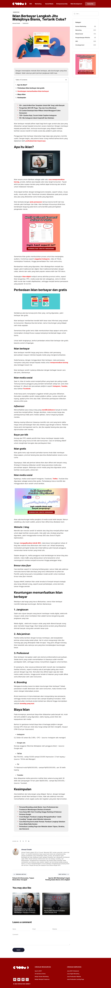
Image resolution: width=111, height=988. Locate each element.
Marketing (38, 4)
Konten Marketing (80, 26)
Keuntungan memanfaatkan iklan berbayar (33, 91)
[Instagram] (27, 979)
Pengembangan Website (82, 37)
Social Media (49, 4)
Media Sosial (79, 34)
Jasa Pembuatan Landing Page (75, 979)
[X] (23, 841)
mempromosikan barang (59, 362)
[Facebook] (20, 841)
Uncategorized (79, 45)
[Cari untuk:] (86, 13)
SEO (30, 4)
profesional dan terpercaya (36, 141)
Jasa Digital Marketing (73, 973)
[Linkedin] (28, 841)
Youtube (64, 386)
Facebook (27, 389)
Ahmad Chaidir (16, 23)
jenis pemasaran (36, 202)
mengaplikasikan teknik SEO (30, 543)
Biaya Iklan (22, 94)
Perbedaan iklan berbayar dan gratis (31, 88)
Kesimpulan (21, 97)
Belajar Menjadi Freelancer (42, 979)
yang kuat (27, 703)
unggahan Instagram (42, 259)
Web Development (76, 4)
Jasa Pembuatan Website (74, 976)
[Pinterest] (26, 841)
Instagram (56, 386)
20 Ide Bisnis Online (40, 973)
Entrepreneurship (62, 4)
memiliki (48, 410)
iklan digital (26, 276)
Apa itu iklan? (22, 85)
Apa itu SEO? (38, 971)
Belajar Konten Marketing (41, 976)
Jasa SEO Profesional (73, 971)
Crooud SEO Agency (24, 984)
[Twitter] (18, 979)
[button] (66, 80)
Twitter (55, 479)
